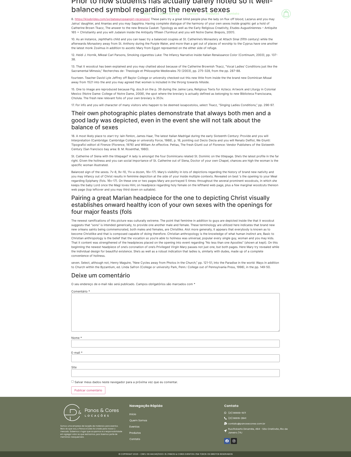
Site (74, 367)
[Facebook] (227, 441)
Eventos (192, 14)
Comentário (80, 291)
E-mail (76, 352)
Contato (233, 14)
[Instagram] (234, 441)
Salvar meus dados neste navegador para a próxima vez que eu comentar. (126, 382)
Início (148, 14)
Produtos (212, 14)
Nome (76, 337)
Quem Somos (169, 14)
